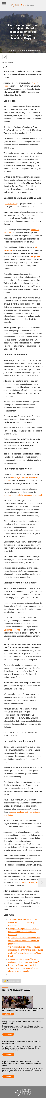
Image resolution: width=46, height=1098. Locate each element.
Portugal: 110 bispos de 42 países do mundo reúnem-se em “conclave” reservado (23, 932)
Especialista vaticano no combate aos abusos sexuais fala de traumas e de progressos (24, 941)
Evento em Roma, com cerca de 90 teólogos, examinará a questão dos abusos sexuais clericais (23, 968)
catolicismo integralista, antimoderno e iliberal (23, 495)
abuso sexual (11, 204)
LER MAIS (8, 1014)
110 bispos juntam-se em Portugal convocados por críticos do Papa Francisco (22, 922)
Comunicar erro (11, 981)
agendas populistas (12, 630)
